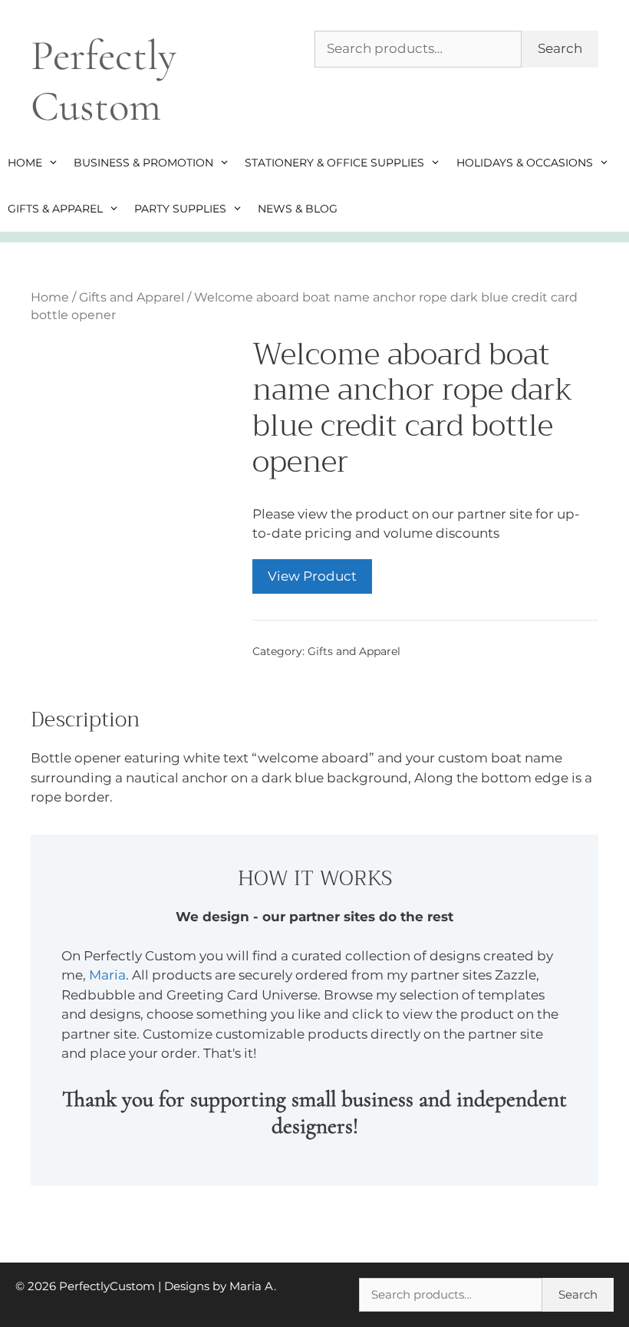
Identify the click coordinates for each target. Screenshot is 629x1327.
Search (560, 48)
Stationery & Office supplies (334, 163)
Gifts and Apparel (131, 297)
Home (25, 163)
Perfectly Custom (103, 81)
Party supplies (180, 209)
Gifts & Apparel (55, 209)
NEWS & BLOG (298, 209)
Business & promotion (143, 163)
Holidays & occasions (524, 163)
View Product (312, 576)
